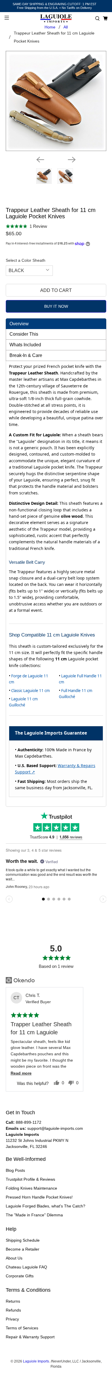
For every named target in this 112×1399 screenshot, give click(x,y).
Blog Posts (15, 1170)
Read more (21, 1073)
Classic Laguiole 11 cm (30, 690)
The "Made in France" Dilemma (34, 1215)
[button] (97, 18)
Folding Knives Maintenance (31, 1188)
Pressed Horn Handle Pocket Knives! (39, 1197)
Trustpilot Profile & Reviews (30, 1179)
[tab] (56, 323)
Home (50, 27)
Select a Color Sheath (25, 260)
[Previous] (40, 159)
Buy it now (56, 306)
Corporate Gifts (20, 1276)
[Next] (71, 159)
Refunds (13, 1310)
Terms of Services (22, 1328)
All (65, 27)
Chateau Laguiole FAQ (26, 1267)
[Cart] (105, 18)
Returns (13, 1301)
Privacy (12, 1319)
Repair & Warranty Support (30, 1337)
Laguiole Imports (36, 1361)
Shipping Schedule (23, 1240)
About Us (14, 1258)
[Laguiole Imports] (56, 18)
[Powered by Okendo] (20, 980)
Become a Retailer (22, 1249)
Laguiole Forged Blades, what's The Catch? (45, 1206)
